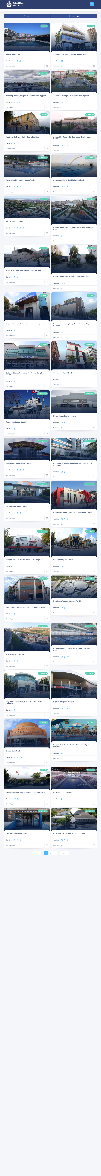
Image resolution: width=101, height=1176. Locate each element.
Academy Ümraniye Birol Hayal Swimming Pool (71, 96)
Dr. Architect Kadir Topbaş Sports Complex (69, 833)
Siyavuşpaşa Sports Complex (17, 506)
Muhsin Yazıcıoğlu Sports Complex (19, 463)
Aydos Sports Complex (14, 221)
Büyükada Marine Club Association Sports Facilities (25, 792)
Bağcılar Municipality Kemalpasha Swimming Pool (24, 324)
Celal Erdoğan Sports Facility (17, 833)
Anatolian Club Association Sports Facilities (22, 137)
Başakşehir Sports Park (15, 654)
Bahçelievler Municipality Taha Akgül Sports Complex (73, 512)
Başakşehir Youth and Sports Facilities (67, 601)
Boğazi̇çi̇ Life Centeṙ (13, 751)
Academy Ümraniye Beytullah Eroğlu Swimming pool (26, 96)
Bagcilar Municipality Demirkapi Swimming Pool (71, 276)
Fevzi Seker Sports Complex (16, 422)
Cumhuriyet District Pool (62, 373)
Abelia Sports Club (13, 54)
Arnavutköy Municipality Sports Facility (20, 180)
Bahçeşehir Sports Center (63, 560)
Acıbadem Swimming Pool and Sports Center (70, 54)
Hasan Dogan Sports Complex (64, 416)
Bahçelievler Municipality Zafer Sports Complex (24, 560)
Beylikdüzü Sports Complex (63, 702)
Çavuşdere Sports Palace (62, 792)
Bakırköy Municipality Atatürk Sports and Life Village (25, 607)
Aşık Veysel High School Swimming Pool (68, 180)
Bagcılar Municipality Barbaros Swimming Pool (23, 270)
